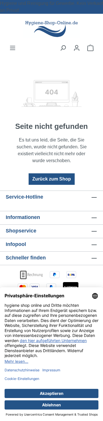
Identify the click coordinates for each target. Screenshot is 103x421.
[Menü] (12, 48)
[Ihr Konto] (77, 48)
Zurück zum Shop (51, 178)
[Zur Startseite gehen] (51, 29)
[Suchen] (63, 48)
